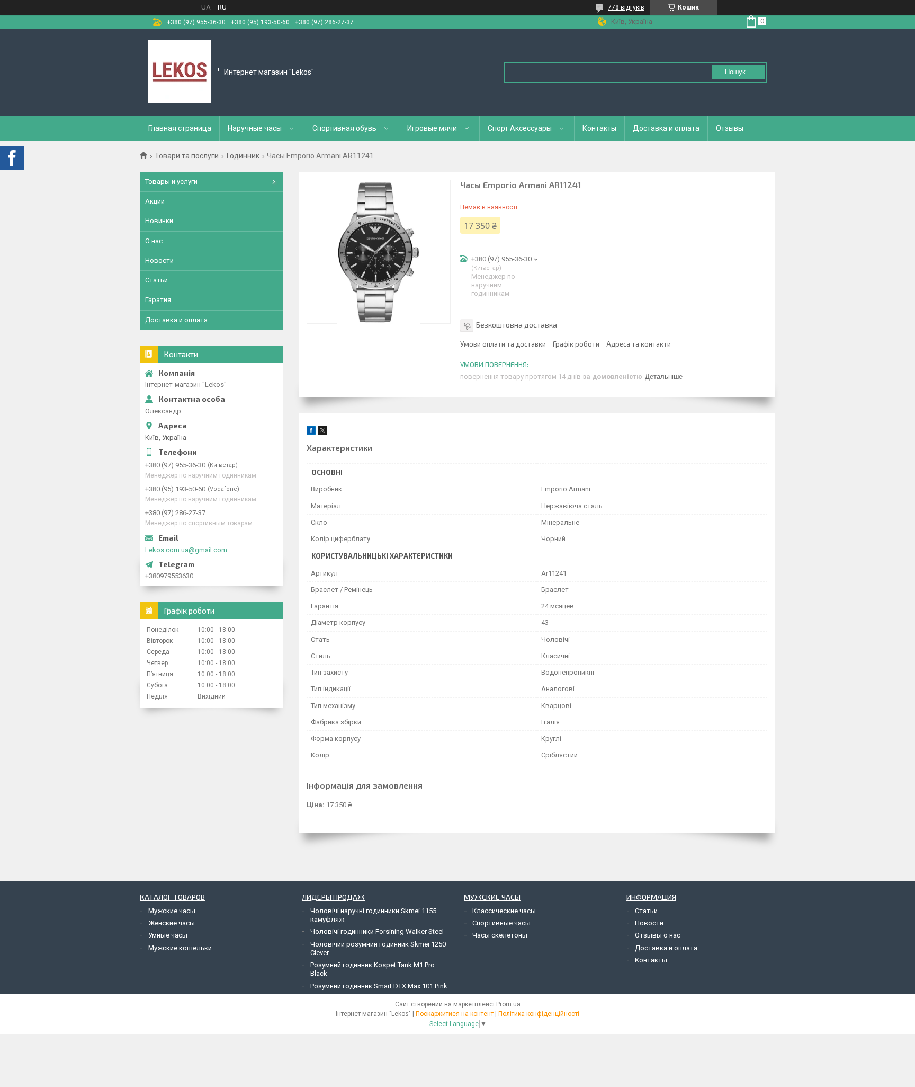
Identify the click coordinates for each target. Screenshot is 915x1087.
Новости (159, 260)
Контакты (599, 128)
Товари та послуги (187, 156)
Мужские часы (171, 911)
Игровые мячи (432, 128)
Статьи (156, 280)
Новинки (159, 221)
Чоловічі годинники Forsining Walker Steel (377, 931)
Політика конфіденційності (538, 1014)
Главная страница (179, 128)
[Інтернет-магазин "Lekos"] (179, 71)
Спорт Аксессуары (520, 128)
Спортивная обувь (344, 128)
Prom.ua (508, 1004)
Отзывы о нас (657, 935)
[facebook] (311, 432)
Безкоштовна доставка (516, 324)
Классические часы (504, 911)
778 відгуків (626, 7)
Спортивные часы (501, 923)
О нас (154, 241)
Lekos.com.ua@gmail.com (186, 550)
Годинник (243, 156)
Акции (155, 201)
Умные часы (167, 935)
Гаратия (158, 300)
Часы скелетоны (499, 935)
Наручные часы (255, 128)
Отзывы (729, 128)
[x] (322, 432)
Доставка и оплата (666, 128)
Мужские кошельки (180, 948)
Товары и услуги (171, 181)
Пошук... (738, 72)
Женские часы (171, 923)
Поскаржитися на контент (455, 1014)
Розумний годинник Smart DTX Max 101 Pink (378, 986)
